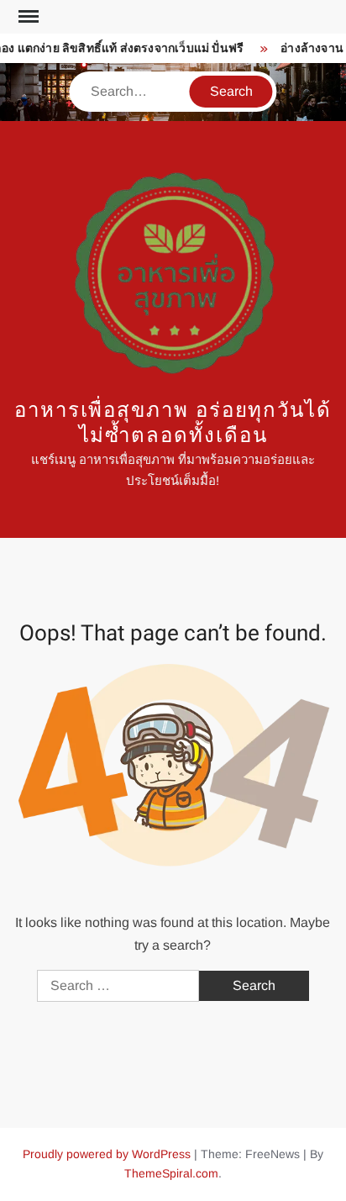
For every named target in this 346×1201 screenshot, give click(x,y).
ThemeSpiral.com (171, 1173)
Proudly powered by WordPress (107, 1154)
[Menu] (27, 17)
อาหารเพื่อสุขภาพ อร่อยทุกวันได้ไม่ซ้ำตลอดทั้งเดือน (173, 423)
